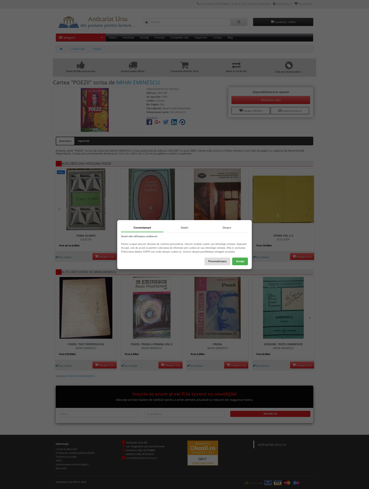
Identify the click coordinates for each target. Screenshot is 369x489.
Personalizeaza (217, 261)
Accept (240, 261)
